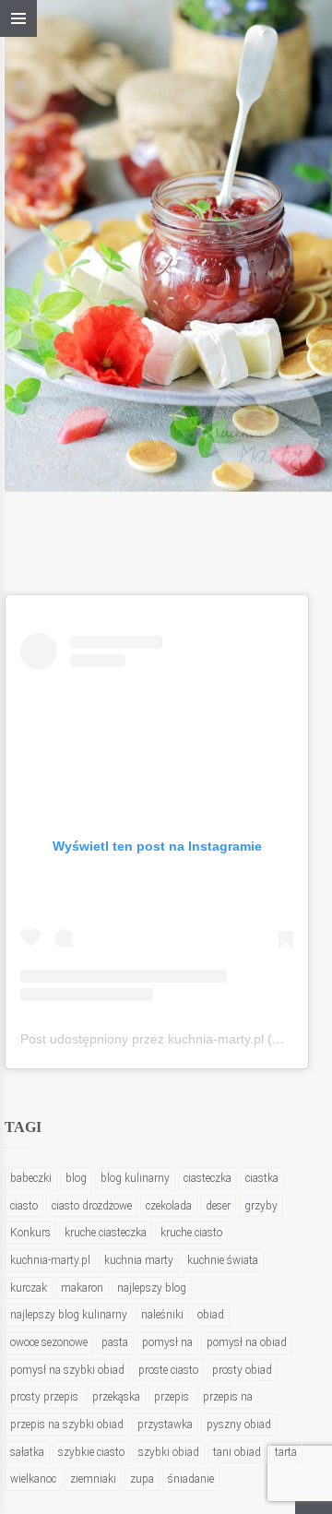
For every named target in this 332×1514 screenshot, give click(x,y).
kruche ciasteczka (106, 1232)
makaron (82, 1288)
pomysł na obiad (247, 1342)
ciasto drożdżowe (92, 1205)
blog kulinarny (135, 1178)
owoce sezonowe (49, 1342)
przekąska (116, 1396)
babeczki (31, 1178)
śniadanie (191, 1478)
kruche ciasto (191, 1232)
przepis (171, 1396)
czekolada (169, 1205)
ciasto (24, 1205)
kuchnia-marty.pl (50, 1260)
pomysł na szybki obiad (67, 1370)
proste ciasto (168, 1370)
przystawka (165, 1424)
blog (76, 1178)
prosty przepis (44, 1396)
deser (218, 1205)
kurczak (28, 1288)
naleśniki (162, 1314)
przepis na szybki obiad (67, 1424)
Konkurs (30, 1232)
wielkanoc (33, 1478)
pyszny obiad (239, 1424)
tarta (286, 1452)
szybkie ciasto (91, 1452)
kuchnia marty (138, 1260)
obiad (210, 1314)
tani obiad (237, 1452)
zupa (142, 1478)
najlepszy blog (151, 1288)
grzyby (261, 1205)
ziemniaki (93, 1478)
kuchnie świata (222, 1260)
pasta (114, 1342)
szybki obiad (168, 1452)
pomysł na (167, 1342)
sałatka (27, 1452)
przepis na (228, 1396)
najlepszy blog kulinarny (68, 1314)
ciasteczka (207, 1178)
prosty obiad (242, 1370)
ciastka (262, 1178)
